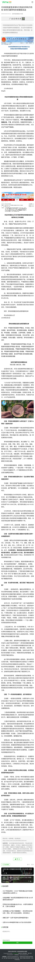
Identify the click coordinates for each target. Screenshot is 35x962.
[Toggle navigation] (32, 2)
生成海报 (6, 864)
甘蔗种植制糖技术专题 (17, 13)
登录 (4, 940)
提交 (17, 942)
